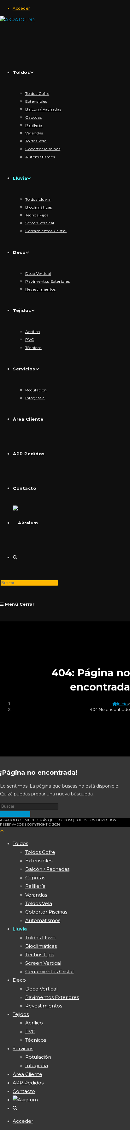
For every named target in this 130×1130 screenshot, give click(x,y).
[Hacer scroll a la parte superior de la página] (2, 830)
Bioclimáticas (41, 946)
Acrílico (34, 1023)
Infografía (36, 1065)
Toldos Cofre (40, 852)
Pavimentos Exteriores (52, 997)
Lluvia (20, 929)
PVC (30, 1031)
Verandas (36, 895)
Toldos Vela (38, 903)
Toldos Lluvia (40, 938)
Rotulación (38, 1057)
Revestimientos (43, 1006)
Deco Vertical (41, 989)
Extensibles (38, 861)
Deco (19, 980)
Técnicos (35, 1040)
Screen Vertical (43, 963)
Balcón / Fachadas (47, 869)
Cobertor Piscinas (46, 912)
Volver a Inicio (15, 814)
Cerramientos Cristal (49, 971)
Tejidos (21, 1014)
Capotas (35, 878)
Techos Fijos (39, 955)
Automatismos (42, 920)
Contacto (24, 1091)
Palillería (35, 886)
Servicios (23, 1048)
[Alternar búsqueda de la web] (15, 557)
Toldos (20, 843)
